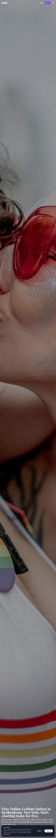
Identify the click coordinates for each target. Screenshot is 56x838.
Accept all (48, 831)
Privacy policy (6, 834)
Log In (41, 3)
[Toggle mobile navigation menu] (53, 3)
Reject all (39, 831)
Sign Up (48, 3)
